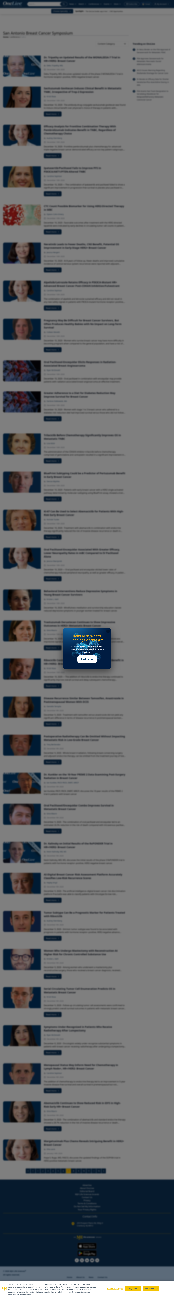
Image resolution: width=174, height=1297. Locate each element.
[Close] (170, 1288)
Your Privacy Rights (115, 1288)
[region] (87, 1289)
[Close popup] (108, 631)
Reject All (133, 1288)
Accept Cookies (151, 1288)
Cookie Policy (25, 1294)
